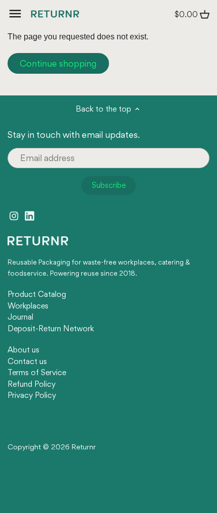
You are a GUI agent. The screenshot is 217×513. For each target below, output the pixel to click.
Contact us (27, 361)
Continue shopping (58, 63)
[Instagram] (14, 214)
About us (23, 349)
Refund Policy (32, 384)
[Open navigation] (15, 13)
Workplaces (28, 306)
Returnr (84, 447)
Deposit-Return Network (51, 328)
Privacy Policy (32, 395)
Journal (20, 317)
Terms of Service (37, 372)
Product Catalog (37, 294)
